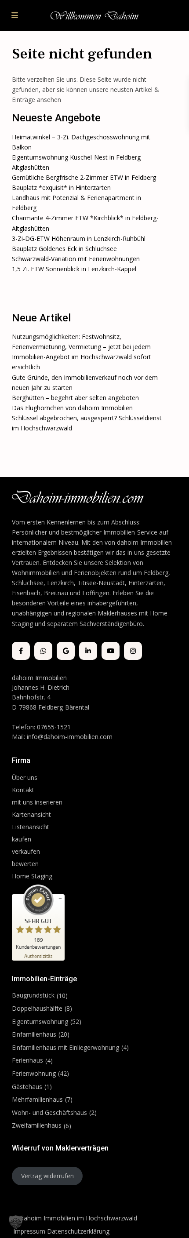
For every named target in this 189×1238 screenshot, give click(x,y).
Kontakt (23, 790)
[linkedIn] (88, 651)
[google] (66, 651)
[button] (16, 1222)
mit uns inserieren (37, 802)
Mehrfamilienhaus (37, 1099)
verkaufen (26, 851)
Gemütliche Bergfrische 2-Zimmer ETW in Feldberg (84, 177)
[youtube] (111, 651)
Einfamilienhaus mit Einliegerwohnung (65, 1047)
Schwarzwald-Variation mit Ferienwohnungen (76, 259)
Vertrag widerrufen (47, 1176)
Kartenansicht (31, 814)
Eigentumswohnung (40, 1021)
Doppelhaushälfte (37, 1008)
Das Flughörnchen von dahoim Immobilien (72, 408)
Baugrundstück (33, 995)
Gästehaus (27, 1086)
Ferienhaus (27, 1060)
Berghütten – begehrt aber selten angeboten (75, 397)
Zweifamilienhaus (37, 1125)
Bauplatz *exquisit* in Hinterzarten (61, 187)
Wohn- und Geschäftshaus (49, 1112)
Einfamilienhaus (34, 1034)
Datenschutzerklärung (78, 1231)
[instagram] (133, 651)
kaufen (21, 839)
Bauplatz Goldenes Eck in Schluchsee (64, 248)
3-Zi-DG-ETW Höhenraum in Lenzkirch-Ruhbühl (78, 238)
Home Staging (32, 876)
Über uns (24, 777)
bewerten (25, 863)
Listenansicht (31, 827)
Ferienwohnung (34, 1073)
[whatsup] (43, 651)
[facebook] (21, 651)
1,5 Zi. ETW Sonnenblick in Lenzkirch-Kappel (74, 269)
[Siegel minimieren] (60, 898)
